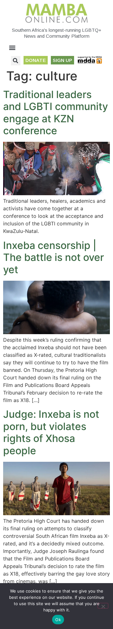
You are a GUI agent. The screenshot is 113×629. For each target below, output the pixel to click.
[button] (12, 47)
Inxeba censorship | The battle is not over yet (53, 257)
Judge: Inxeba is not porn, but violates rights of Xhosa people (51, 432)
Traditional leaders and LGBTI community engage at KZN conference (55, 112)
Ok (58, 619)
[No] (103, 606)
